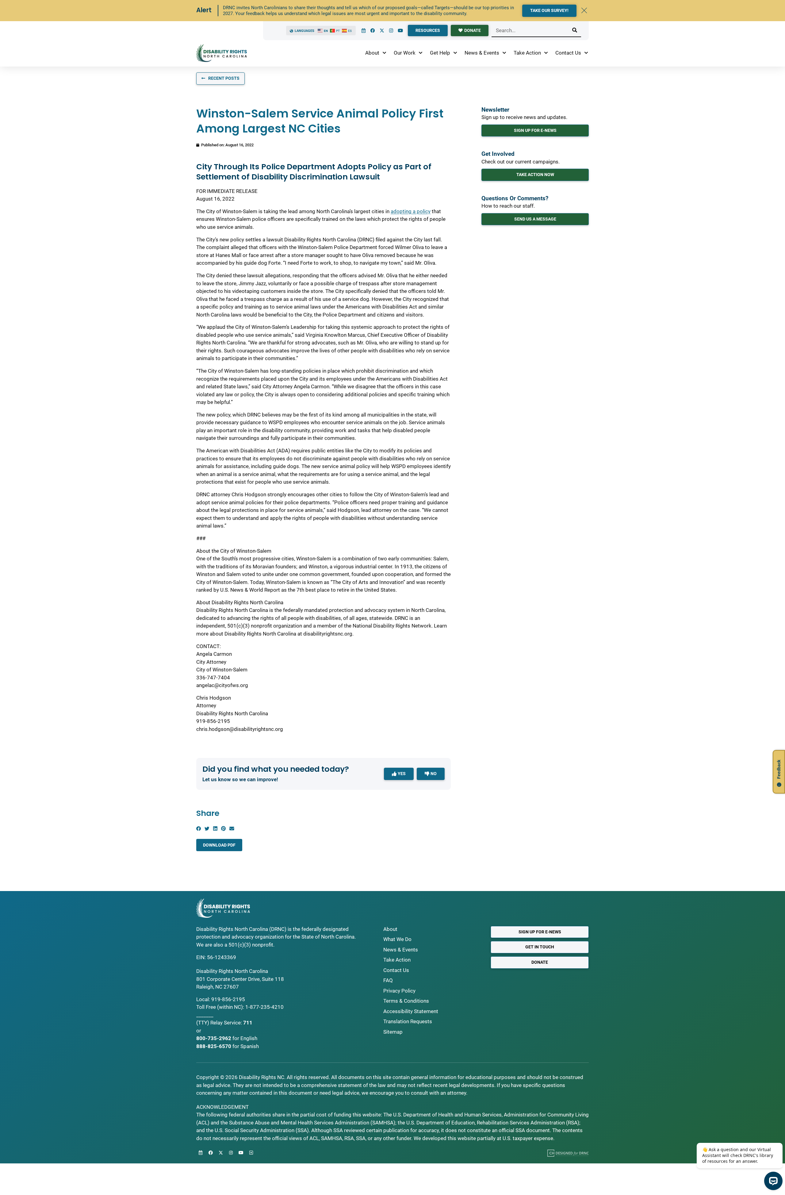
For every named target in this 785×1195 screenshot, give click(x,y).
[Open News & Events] (504, 53)
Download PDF (219, 845)
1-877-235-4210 (264, 1007)
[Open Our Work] (421, 53)
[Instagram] (391, 30)
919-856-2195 (228, 999)
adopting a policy (411, 211)
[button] (198, 828)
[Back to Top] (251, 1152)
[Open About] (384, 53)
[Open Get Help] (455, 53)
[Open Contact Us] (586, 53)
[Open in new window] (568, 1153)
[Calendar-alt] (363, 30)
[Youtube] (400, 30)
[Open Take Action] (546, 53)
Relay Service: (226, 1023)
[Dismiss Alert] (584, 10)
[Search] (574, 30)
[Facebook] (372, 30)
